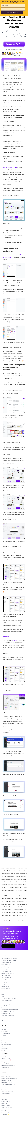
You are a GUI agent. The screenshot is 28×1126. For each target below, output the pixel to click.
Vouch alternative (5, 1093)
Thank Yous (4, 981)
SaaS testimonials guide (7, 1013)
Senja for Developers (6, 1107)
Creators (3, 1035)
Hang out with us (5, 1101)
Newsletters (4, 1042)
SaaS (2, 1046)
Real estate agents (6, 1044)
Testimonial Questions (6, 1002)
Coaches (3, 1029)
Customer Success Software (8, 960)
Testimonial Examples (6, 1000)
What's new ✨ (5, 1114)
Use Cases (4, 1007)
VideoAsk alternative (6, 1089)
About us (3, 1056)
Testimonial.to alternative (7, 1086)
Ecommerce (4, 1037)
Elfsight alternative (6, 1080)
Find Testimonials (5, 968)
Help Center (4, 1103)
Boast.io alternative (6, 1076)
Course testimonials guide (7, 1011)
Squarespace (6, 636)
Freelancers (4, 1041)
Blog (2, 994)
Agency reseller (5, 1067)
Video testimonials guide (7, 1015)
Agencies (3, 1027)
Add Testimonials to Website (8, 998)
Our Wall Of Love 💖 (6, 1060)
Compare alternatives (6, 1074)
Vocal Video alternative (7, 1091)
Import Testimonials (6, 964)
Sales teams (4, 1048)
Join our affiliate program (7, 1063)
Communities (4, 1031)
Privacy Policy (4, 1111)
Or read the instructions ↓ (14, 49)
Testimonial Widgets (6, 975)
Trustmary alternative (6, 1088)
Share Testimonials (6, 969)
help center (14, 640)
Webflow (11, 634)
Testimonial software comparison (9, 1009)
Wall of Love (4, 979)
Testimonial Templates (7, 1004)
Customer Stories (5, 1058)
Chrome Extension (6, 988)
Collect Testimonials (6, 962)
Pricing (3, 1062)
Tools (2, 996)
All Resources (4, 1020)
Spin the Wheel (5, 986)
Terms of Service (5, 1109)
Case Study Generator (7, 983)
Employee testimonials (7, 1039)
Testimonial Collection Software (9, 958)
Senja (7, 103)
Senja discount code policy (8, 1112)
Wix (16, 634)
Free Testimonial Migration (7, 973)
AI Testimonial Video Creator (8, 984)
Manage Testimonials (6, 966)
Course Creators (5, 1033)
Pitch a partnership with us (8, 1065)
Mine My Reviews (5, 1019)
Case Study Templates (7, 1005)
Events (3, 1050)
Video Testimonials (6, 971)
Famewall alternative (6, 1082)
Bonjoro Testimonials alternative (9, 1078)
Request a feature (5, 1105)
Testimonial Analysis (6, 977)
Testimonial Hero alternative (8, 1084)
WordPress (6, 634)
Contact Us (4, 1099)
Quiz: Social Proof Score (7, 1017)
